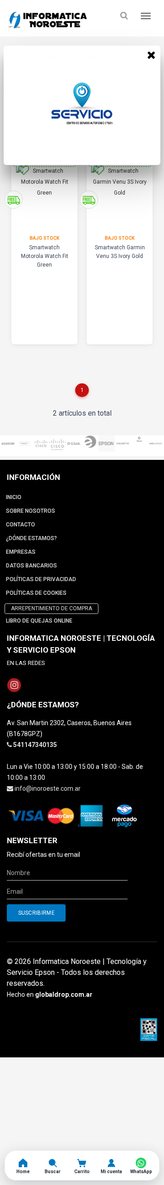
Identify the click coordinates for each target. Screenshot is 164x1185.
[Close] (151, 55)
